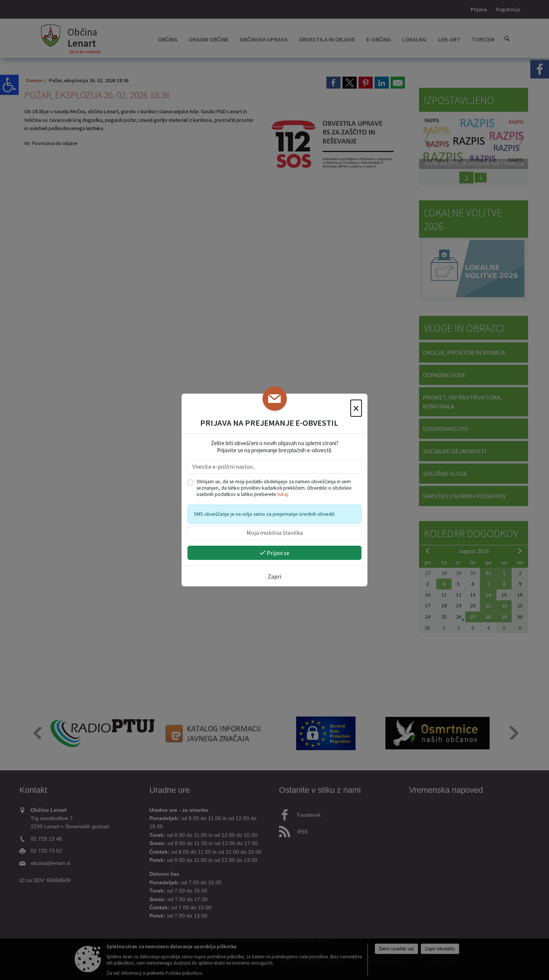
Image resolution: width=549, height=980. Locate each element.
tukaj (282, 494)
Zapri (274, 576)
